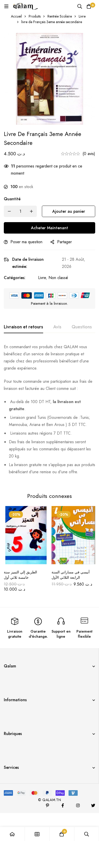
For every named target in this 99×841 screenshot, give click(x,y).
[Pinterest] (47, 805)
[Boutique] (37, 834)
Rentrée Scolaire (59, 16)
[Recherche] (79, 6)
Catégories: (14, 278)
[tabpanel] (49, 411)
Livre (82, 16)
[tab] (23, 327)
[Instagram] (78, 805)
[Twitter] (93, 805)
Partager (64, 242)
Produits (35, 16)
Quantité (12, 199)
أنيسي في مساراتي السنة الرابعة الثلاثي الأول (71, 575)
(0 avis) (88, 154)
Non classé (58, 278)
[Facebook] (63, 805)
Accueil (16, 16)
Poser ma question (26, 242)
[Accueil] (12, 834)
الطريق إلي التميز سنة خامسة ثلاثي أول (20, 575)
